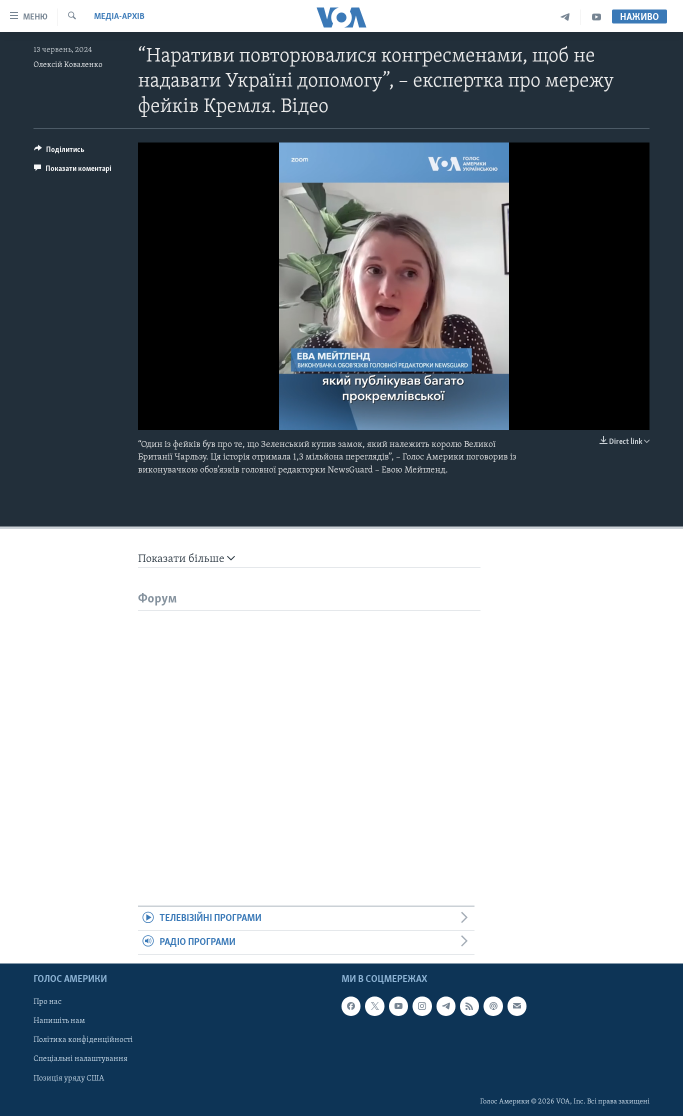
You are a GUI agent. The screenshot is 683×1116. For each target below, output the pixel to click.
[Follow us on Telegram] (446, 1006)
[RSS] (469, 1006)
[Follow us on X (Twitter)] (374, 1006)
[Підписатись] (517, 1006)
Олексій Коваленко (68, 65)
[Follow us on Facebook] (351, 1006)
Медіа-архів (119, 17)
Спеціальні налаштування (81, 1060)
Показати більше (182, 559)
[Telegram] (565, 17)
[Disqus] (309, 735)
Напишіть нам (59, 1021)
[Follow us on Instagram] (422, 1006)
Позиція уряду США (69, 1078)
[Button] (59, 152)
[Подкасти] (493, 1006)
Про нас (48, 1002)
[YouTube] (596, 17)
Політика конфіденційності (83, 1040)
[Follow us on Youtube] (398, 1006)
